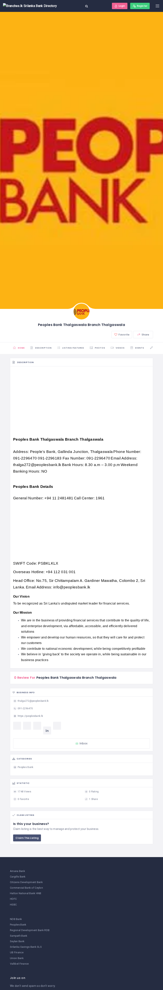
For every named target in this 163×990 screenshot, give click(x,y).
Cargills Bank (18, 876)
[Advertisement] (81, 398)
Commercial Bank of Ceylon (26, 887)
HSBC (13, 904)
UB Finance (16, 952)
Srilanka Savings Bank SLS (26, 946)
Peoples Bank (18, 924)
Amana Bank (17, 871)
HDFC (13, 898)
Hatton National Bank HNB (25, 893)
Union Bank (17, 958)
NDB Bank (16, 919)
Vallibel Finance (19, 963)
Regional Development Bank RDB (29, 930)
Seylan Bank (17, 941)
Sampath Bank (18, 935)
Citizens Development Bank (26, 882)
